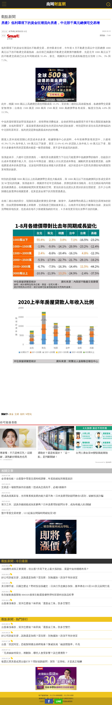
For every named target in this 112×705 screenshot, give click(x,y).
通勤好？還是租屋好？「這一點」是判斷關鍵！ (54, 454)
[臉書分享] (49, 701)
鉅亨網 (9, 39)
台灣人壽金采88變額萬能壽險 (92, 452)
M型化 (29, 414)
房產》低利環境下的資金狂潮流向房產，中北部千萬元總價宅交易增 (50, 23)
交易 (17, 414)
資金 (11, 414)
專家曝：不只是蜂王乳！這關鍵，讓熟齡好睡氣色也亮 (16, 454)
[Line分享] (59, 701)
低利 (22, 414)
